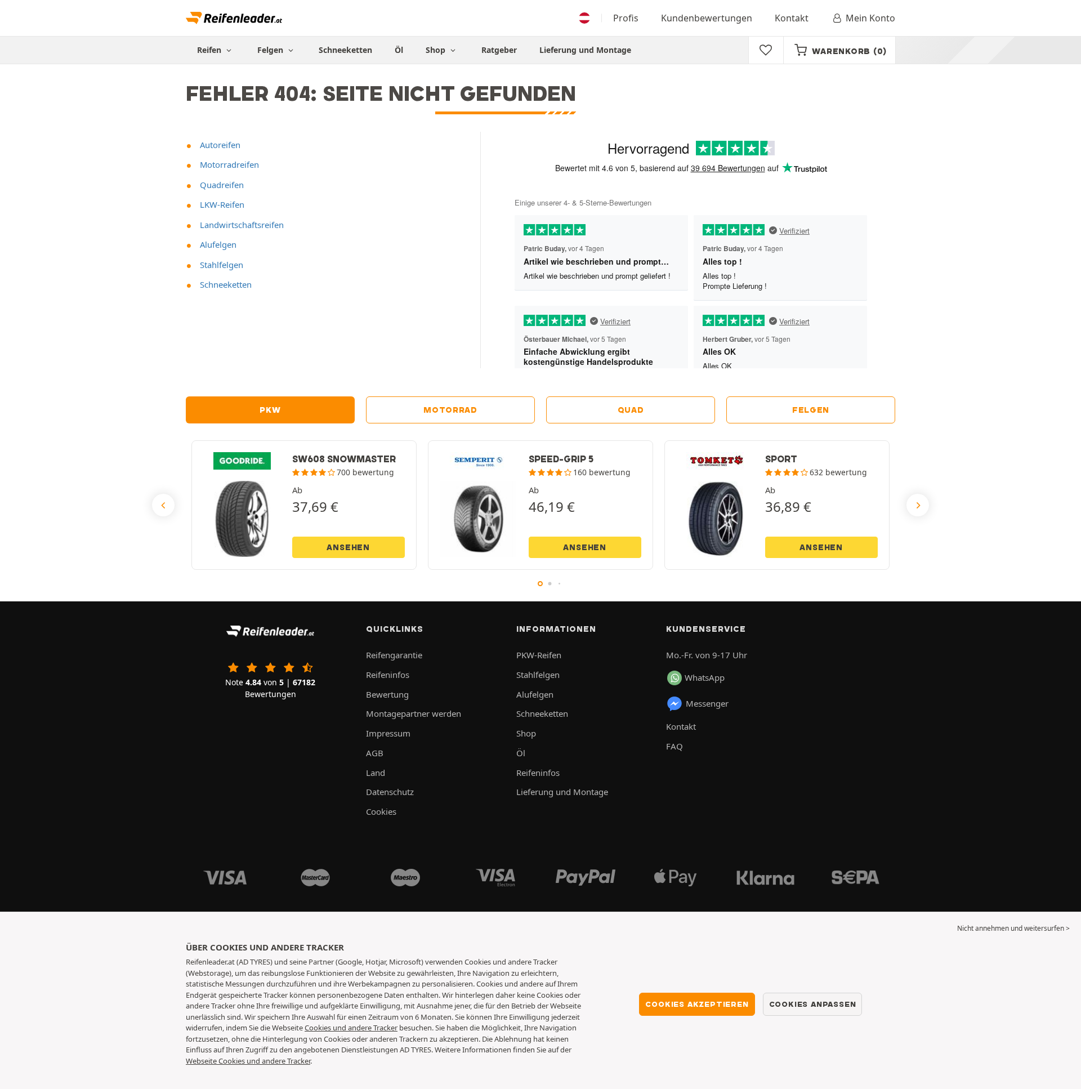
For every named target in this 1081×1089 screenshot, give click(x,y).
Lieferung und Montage (585, 49)
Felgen (810, 410)
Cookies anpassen (812, 1003)
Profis (625, 18)
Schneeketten (345, 49)
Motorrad (450, 410)
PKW (270, 410)
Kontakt (791, 18)
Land (375, 772)
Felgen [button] (271, 49)
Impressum (388, 733)
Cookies (381, 811)
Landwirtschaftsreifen (241, 224)
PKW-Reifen (538, 654)
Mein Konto (870, 18)
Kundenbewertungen (706, 18)
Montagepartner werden (413, 713)
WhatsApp (705, 677)
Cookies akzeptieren (696, 1003)
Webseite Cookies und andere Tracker (248, 1061)
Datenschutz (390, 791)
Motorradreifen (228, 164)
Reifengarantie (394, 654)
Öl (399, 49)
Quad (631, 410)
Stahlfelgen (220, 264)
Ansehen (348, 547)
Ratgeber (499, 49)
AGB (374, 752)
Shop (437, 49)
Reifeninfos (387, 674)
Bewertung (387, 694)
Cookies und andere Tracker (351, 1028)
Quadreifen (221, 184)
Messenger (707, 703)
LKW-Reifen (221, 204)
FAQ (674, 746)
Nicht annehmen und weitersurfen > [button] (1013, 928)
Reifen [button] (210, 49)
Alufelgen (217, 244)
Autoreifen (219, 144)
